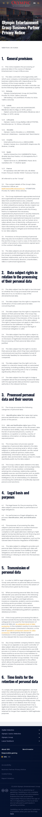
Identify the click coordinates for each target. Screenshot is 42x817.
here (12, 814)
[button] (21, 730)
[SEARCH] (38, 3)
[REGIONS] (8, 3)
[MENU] (4, 3)
